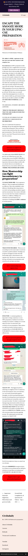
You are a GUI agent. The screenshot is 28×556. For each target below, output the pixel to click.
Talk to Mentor (14, 10)
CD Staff (10, 52)
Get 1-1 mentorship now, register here (14, 267)
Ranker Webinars (18, 52)
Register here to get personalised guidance (14, 478)
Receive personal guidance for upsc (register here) (14, 339)
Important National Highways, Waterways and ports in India (7, 498)
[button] (14, 554)
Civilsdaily (5, 15)
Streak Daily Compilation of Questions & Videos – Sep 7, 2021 (19, 498)
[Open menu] (22, 15)
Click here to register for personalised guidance (14, 148)
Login (24, 15)
